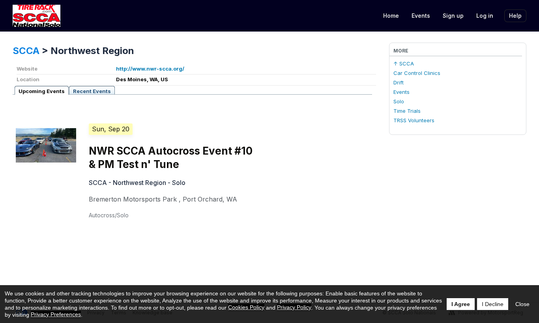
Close (522, 304)
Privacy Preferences (56, 314)
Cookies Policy (246, 307)
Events (421, 15)
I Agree (460, 304)
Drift (398, 82)
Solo (398, 101)
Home (391, 15)
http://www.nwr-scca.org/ (150, 68)
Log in (484, 15)
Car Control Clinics (416, 73)
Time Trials (407, 111)
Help (515, 15)
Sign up (453, 15)
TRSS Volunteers (413, 120)
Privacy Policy (294, 307)
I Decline (492, 304)
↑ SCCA (403, 63)
